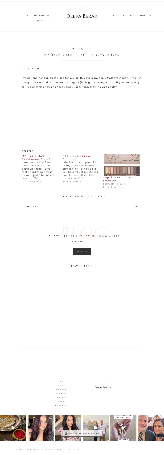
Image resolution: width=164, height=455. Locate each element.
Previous (30, 206)
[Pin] (33, 68)
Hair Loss (61, 397)
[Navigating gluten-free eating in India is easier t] (13, 428)
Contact (61, 385)
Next (135, 206)
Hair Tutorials (61, 405)
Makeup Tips (82, 196)
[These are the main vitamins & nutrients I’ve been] (123, 428)
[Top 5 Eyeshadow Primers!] (83, 168)
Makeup (61, 401)
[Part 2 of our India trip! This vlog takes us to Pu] (96, 428)
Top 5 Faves (98, 196)
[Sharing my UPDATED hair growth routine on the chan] (68, 428)
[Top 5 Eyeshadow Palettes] (122, 165)
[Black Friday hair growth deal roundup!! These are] (40, 428)
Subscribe (61, 389)
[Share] (24, 68)
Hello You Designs (69, 449)
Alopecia (61, 393)
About (61, 381)
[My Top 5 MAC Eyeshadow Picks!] (42, 168)
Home (81, 251)
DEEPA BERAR (82, 16)
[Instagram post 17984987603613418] (151, 428)
